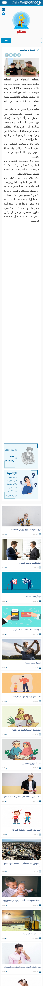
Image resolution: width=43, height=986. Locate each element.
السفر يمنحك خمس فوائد (30, 934)
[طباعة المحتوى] (7, 55)
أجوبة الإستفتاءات (9, 458)
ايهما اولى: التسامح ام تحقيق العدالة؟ (26, 830)
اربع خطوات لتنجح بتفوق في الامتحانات (25, 530)
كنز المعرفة (12, 473)
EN (3, 10)
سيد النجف (9, 449)
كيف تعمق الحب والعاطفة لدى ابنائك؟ (26, 730)
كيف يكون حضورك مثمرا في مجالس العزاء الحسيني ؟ (21, 865)
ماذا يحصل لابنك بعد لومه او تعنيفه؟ (26, 697)
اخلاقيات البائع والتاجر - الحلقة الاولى (26, 630)
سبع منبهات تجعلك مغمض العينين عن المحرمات (22, 967)
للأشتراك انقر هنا (11, 496)
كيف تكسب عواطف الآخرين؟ (29, 563)
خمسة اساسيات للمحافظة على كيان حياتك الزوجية (21, 900)
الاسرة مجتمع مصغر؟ (32, 663)
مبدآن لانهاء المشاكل (33, 596)
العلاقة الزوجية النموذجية (31, 763)
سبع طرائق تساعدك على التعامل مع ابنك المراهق (22, 797)
